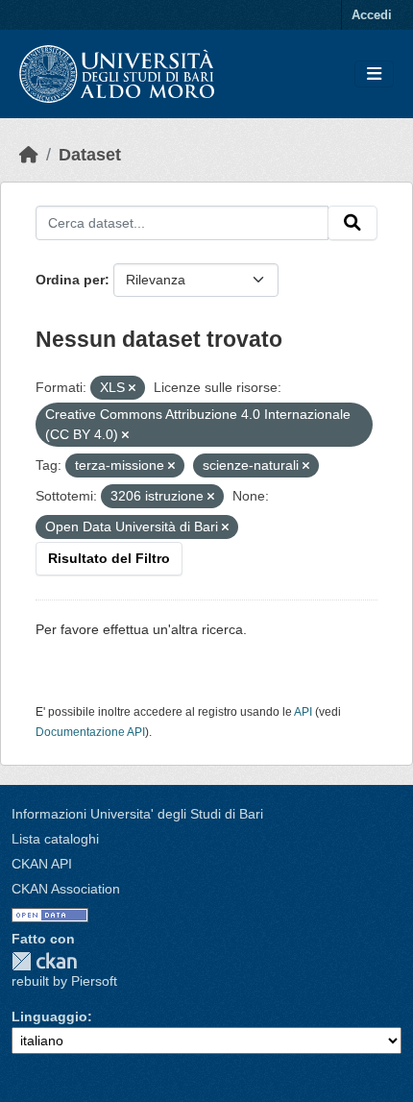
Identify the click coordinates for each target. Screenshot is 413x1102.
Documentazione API (90, 732)
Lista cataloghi (55, 838)
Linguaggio (49, 1016)
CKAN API (42, 863)
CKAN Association (66, 888)
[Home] (28, 154)
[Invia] (352, 223)
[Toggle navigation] (374, 74)
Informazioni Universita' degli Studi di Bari (137, 813)
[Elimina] (132, 388)
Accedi (372, 15)
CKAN (44, 961)
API (303, 712)
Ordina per (70, 279)
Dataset (90, 154)
